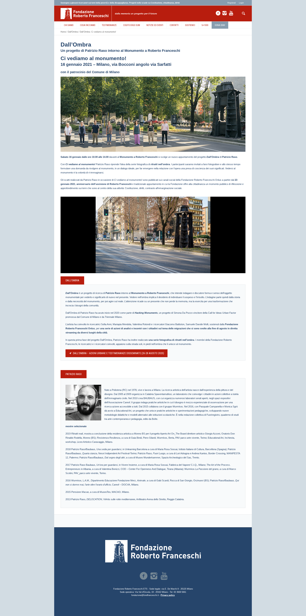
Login (241, 3)
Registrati (231, 3)
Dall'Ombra (73, 32)
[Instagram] (224, 13)
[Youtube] (231, 13)
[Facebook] (218, 13)
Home (63, 32)
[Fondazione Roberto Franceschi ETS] (153, 551)
